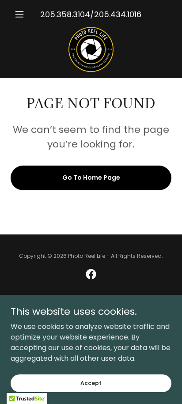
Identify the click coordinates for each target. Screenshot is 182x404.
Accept (91, 382)
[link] (91, 49)
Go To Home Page (91, 177)
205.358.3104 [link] (65, 14)
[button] (23, 14)
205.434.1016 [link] (117, 14)
